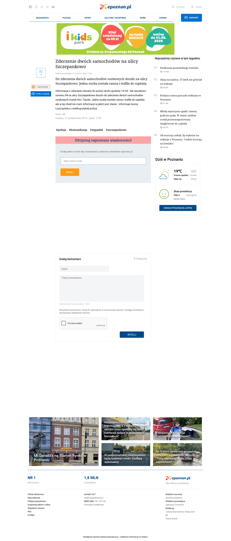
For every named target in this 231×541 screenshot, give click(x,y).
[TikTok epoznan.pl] (41, 6)
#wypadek (96, 130)
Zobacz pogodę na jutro (178, 208)
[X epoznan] (47, 6)
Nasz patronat (34, 497)
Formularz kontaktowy (94, 504)
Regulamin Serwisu (81, 312)
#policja (61, 130)
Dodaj (69, 172)
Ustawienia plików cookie (39, 504)
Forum (162, 18)
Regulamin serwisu (36, 508)
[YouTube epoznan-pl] (53, 6)
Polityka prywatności (37, 501)
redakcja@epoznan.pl (93, 497)
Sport (88, 18)
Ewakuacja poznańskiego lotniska (179, 67)
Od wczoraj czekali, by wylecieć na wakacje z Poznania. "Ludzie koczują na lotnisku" (181, 139)
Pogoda (67, 18)
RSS (29, 511)
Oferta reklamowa (36, 494)
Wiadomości (42, 18)
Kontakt (193, 17)
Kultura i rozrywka (115, 18)
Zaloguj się (141, 258)
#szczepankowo (116, 130)
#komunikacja (78, 130)
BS (64, 114)
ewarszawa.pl (112, 537)
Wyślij (131, 334)
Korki (143, 18)
